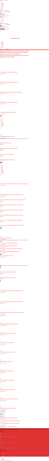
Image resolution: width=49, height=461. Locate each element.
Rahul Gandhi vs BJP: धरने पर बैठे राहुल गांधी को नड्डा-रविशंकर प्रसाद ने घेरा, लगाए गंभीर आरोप (12, 225)
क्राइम (2, 119)
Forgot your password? (2, 13)
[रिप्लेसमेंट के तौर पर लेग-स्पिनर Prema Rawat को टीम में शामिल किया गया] (2, 276)
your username (8, 11)
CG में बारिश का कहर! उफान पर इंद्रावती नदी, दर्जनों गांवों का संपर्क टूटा (8, 72)
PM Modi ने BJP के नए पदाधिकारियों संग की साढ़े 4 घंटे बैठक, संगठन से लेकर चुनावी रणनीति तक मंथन (12, 199)
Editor (0, 73)
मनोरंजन (1, 236)
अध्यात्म (2, 7)
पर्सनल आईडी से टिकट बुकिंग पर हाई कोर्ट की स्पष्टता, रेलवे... (7, 136)
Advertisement (3, 458)
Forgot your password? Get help (3, 26)
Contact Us (2, 459)
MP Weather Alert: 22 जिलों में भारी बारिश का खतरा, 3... (7, 154)
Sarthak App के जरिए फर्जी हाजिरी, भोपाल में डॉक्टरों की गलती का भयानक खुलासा (10, 420)
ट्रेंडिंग (2, 8)
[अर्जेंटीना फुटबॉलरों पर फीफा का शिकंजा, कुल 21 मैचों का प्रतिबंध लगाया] (5, 331)
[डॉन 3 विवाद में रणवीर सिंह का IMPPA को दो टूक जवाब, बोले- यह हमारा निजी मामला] (5, 359)
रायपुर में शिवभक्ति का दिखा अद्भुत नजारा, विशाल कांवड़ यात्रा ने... (8, 389)
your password (8, 24)
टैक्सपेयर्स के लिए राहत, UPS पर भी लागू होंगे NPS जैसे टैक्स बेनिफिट (8, 426)
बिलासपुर (2, 5)
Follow (3, 414)
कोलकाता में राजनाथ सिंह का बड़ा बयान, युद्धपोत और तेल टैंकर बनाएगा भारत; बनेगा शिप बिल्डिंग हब (11, 312)
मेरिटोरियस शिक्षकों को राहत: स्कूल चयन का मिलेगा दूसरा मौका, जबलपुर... (9, 148)
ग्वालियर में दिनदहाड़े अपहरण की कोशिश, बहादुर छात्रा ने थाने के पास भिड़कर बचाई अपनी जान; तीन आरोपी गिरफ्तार (14, 52)
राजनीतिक (2, 3)
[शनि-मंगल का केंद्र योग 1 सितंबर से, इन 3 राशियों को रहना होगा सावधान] (5, 264)
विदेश (2, 173)
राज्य (1, 126)
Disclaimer (2, 457)
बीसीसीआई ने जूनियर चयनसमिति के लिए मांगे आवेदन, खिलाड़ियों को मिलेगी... (9, 436)
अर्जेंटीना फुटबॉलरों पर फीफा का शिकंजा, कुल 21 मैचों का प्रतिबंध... (8, 333)
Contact (2, 21)
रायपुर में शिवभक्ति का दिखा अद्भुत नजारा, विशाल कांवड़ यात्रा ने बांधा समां (8, 82)
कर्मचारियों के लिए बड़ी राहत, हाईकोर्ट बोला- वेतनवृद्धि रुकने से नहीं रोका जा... (9, 102)
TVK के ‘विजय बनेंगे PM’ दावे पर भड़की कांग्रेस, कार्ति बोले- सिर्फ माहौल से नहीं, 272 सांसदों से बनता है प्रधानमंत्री (14, 183)
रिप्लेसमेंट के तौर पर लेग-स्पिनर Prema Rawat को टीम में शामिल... (8, 277)
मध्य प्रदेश (2, 124)
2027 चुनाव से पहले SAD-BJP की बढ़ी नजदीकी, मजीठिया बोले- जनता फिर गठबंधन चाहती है (11, 220)
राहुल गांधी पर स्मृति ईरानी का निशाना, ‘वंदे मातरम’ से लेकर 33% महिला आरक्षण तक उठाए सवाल (11, 194)
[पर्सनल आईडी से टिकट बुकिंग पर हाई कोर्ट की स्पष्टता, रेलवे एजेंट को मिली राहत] (5, 134)
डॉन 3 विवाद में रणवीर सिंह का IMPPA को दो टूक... (6, 361)
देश (1, 41)
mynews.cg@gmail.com (5, 430)
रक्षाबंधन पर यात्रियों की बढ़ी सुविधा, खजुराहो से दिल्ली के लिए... (7, 159)
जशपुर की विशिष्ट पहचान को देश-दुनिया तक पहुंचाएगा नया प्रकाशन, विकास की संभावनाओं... (11, 92)
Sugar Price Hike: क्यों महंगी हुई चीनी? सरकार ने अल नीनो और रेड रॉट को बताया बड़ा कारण (11, 301)
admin (0, 419)
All (1, 118)
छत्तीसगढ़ (2, 4)
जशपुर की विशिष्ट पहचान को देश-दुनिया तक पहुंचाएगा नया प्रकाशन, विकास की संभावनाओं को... (11, 248)
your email (8, 15)
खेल (1, 6)
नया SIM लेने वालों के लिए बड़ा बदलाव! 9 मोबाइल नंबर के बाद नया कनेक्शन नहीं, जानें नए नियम (11, 290)
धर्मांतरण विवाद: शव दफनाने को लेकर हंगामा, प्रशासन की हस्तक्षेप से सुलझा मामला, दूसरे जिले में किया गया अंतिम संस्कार (14, 55)
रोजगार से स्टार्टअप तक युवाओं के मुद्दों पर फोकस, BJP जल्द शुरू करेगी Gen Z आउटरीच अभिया (11, 215)
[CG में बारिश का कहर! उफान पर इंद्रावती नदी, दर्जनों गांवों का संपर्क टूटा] (5, 340)
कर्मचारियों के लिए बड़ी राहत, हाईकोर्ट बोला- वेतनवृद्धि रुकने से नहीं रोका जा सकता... (10, 251)
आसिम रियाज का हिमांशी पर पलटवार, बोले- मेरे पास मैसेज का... (7, 380)
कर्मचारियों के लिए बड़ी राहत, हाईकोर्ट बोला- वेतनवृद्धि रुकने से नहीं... (8, 408)
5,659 (2, 410)
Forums (2, 20)
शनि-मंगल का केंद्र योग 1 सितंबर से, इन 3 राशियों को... (6, 255)
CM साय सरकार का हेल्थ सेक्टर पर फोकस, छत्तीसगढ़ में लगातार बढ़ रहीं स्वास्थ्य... (10, 423)
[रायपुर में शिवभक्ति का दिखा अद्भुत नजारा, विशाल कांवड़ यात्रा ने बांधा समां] (5, 387)
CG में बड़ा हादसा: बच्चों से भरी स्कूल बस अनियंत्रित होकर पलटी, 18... (8, 112)
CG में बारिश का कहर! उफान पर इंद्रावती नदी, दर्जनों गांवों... (7, 342)
